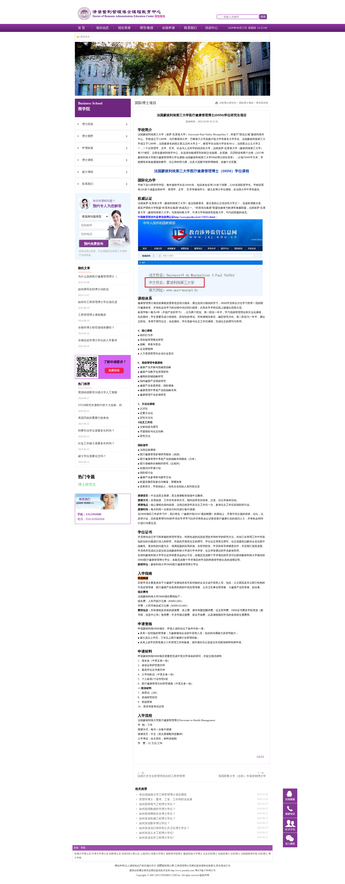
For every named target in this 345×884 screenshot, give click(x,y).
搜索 (263, 16)
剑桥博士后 (115, 853)
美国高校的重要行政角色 (93, 417)
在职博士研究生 (227, 102)
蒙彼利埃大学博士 (192, 853)
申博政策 (87, 148)
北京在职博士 (210, 853)
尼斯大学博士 (158, 853)
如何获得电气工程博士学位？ (157, 804)
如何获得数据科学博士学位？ (157, 808)
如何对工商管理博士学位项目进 (97, 302)
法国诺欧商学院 (249, 853)
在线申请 (168, 27)
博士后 (136, 853)
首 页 (81, 27)
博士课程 (87, 159)
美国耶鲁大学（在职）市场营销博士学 (242, 776)
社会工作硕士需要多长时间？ (96, 443)
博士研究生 (87, 485)
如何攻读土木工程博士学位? (156, 832)
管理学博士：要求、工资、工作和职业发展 (165, 799)
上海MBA (145, 853)
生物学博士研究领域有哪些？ (96, 327)
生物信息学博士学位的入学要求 (97, 340)
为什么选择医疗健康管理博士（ (97, 276)
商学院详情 (262, 102)
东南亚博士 (224, 853)
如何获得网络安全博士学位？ (157, 813)
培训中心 (211, 27)
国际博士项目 (246, 102)
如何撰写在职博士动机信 (93, 289)
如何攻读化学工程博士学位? (156, 837)
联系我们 (190, 27)
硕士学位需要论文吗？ (92, 456)
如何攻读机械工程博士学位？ (157, 818)
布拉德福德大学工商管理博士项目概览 (163, 794)
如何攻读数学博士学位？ (154, 823)
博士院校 (87, 124)
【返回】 (260, 756)
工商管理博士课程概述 (92, 314)
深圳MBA (127, 853)
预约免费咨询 (93, 243)
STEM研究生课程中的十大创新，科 (100, 405)
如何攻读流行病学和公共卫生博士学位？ (164, 828)
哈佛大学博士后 (82, 853)
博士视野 (87, 136)
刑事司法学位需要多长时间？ (96, 430)
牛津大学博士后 (100, 853)
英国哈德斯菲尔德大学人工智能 (97, 392)
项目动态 (102, 27)
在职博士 (235, 853)
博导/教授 (146, 27)
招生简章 (124, 27)
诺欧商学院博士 (174, 853)
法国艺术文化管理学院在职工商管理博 (161, 776)
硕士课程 (87, 171)
